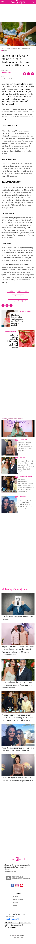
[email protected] (12, 919)
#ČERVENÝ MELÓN (22, 291)
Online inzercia (18, 899)
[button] (34, 2)
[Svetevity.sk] (18, 2)
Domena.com (19, 937)
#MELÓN (11, 291)
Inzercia (15, 896)
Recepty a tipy (6, 73)
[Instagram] (17, 885)
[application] (18, 428)
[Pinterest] (21, 885)
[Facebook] (24, 73)
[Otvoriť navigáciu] (2, 2)
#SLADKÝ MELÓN (18, 296)
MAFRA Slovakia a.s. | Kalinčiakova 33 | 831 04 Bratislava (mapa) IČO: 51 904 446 (17, 925)
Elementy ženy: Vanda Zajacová (12, 419)
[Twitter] (32, 73)
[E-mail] (28, 73)
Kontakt (15, 902)
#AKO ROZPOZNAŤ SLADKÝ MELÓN (18, 301)
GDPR (15, 905)
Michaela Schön (7, 78)
